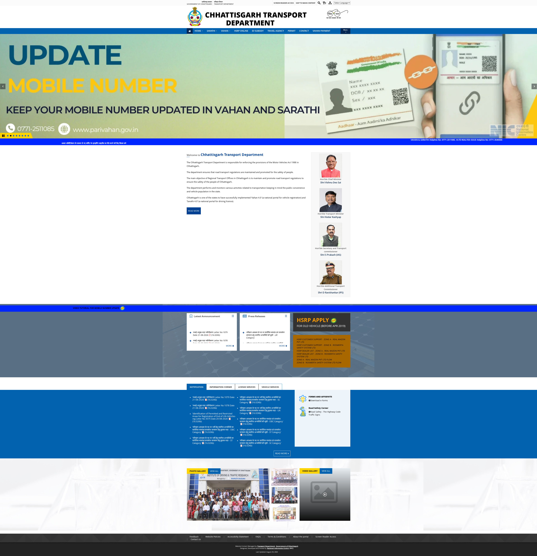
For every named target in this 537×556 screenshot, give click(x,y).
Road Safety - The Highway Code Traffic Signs (325, 413)
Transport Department (266, 546)
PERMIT (291, 30)
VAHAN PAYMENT (321, 30)
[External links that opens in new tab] (322, 406)
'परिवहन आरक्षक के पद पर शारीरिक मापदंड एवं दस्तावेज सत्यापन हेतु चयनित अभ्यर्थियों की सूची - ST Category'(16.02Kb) (260, 432)
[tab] (196, 387)
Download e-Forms (319, 400)
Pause (3, 135)
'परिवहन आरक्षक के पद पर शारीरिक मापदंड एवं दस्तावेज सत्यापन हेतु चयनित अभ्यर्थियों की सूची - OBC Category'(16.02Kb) (261, 421)
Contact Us (196, 539)
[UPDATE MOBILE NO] (268, 86)
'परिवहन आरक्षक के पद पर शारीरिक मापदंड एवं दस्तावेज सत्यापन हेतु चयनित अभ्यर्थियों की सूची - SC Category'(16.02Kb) (260, 443)
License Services (246, 387)
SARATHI (212, 30)
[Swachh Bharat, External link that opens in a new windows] (337, 13)
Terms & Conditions (277, 536)
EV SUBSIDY (258, 30)
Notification (196, 387)
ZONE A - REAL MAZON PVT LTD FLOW (314, 359)
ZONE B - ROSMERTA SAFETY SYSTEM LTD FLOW (319, 362)
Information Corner (221, 387)
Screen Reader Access (284, 3)
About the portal (300, 536)
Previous (3, 89)
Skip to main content (305, 3)
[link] (324, 2)
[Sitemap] (330, 2)
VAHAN (225, 30)
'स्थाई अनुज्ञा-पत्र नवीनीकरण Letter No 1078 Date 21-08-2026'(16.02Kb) (213, 406)
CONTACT (304, 30)
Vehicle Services (270, 387)
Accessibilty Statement (238, 536)
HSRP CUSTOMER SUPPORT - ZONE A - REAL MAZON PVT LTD (321, 340)
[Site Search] (319, 2)
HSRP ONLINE (241, 30)
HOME (199, 30)
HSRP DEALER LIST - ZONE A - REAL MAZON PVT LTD (321, 350)
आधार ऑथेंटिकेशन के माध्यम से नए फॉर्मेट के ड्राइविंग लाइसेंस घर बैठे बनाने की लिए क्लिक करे (144, 143)
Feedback (194, 536)
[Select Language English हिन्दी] (341, 3)
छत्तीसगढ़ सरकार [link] (207, 2)
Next (535, 89)
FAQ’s (258, 536)
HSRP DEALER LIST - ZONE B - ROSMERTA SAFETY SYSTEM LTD (319, 355)
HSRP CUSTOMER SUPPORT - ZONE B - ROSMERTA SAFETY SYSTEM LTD (320, 346)
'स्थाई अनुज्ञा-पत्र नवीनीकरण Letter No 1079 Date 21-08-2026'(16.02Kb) (213, 398)
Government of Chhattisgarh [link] (199, 4)
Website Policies (213, 536)
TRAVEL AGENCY (276, 30)
